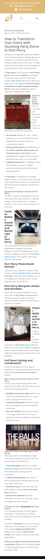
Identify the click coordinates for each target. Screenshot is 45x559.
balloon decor (10, 257)
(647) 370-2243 (16, 3)
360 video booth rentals (28, 273)
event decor (15, 75)
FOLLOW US (25, 9)
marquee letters (31, 295)
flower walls (30, 345)
